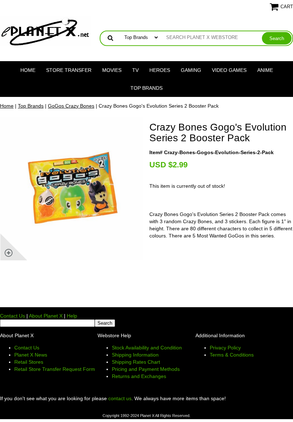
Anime (265, 70)
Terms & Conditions (232, 355)
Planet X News (30, 355)
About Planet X (46, 316)
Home (27, 70)
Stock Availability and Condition (147, 347)
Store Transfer (68, 70)
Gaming (191, 70)
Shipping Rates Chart (136, 362)
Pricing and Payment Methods (146, 369)
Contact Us (12, 316)
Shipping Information (135, 355)
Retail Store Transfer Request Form (54, 369)
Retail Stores (28, 362)
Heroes (159, 70)
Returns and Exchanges (139, 376)
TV (135, 70)
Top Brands (146, 88)
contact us (119, 398)
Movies (111, 70)
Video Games (229, 70)
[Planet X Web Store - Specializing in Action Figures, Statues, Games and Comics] (45, 31)
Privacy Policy (225, 347)
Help (72, 316)
